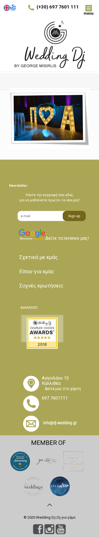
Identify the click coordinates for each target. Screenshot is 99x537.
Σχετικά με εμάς (38, 257)
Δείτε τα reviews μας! (67, 238)
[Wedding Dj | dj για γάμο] (49, 45)
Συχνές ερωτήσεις (41, 285)
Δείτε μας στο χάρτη (63, 388)
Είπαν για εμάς (36, 271)
